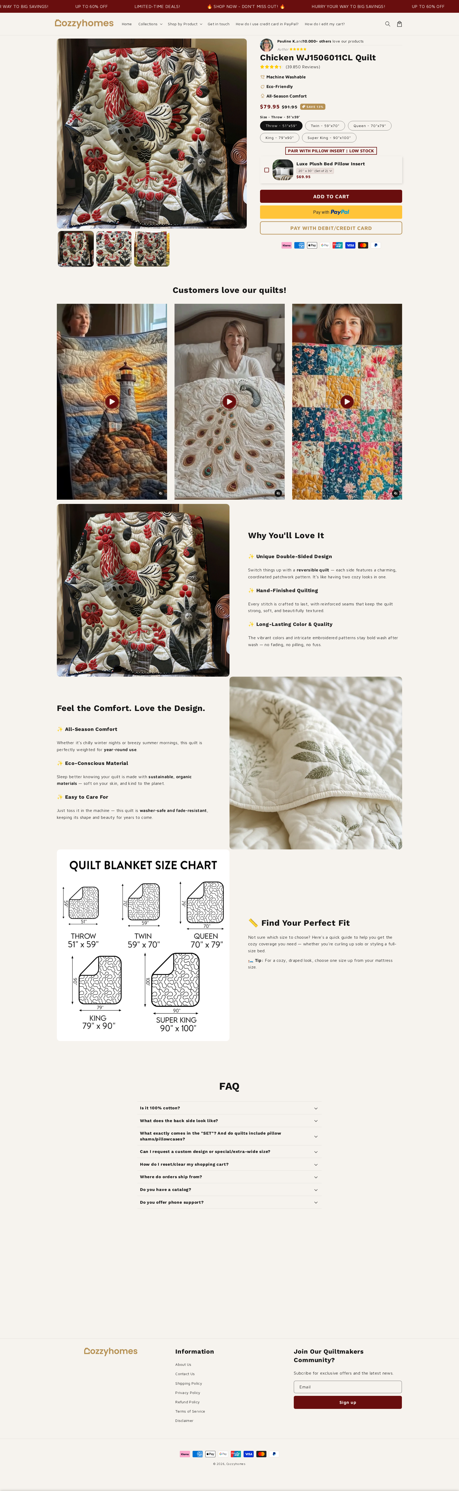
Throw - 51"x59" (281, 125)
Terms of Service (190, 1411)
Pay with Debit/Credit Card (331, 228)
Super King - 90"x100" (329, 137)
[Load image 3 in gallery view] (151, 249)
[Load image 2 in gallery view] (113, 249)
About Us (183, 1364)
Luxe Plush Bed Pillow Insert (330, 163)
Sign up (347, 1402)
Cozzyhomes (236, 1463)
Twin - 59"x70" (325, 125)
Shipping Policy (188, 1383)
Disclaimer (184, 1420)
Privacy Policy (187, 1392)
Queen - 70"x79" (370, 125)
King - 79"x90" (280, 137)
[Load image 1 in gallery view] (76, 249)
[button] (150, 24)
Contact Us (185, 1373)
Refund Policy (187, 1402)
